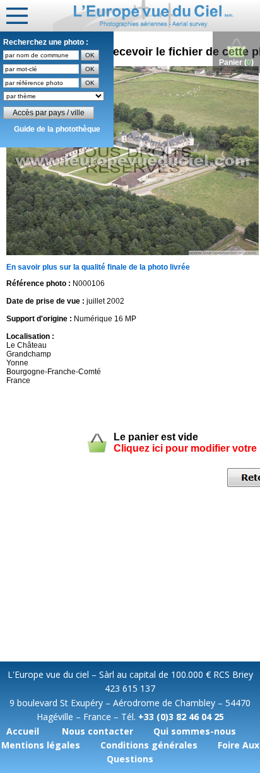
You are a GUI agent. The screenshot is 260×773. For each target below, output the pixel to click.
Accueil (22, 731)
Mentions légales (40, 745)
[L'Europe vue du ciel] (156, 15)
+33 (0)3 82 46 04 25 (181, 717)
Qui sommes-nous (194, 731)
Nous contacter (97, 731)
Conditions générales (149, 745)
